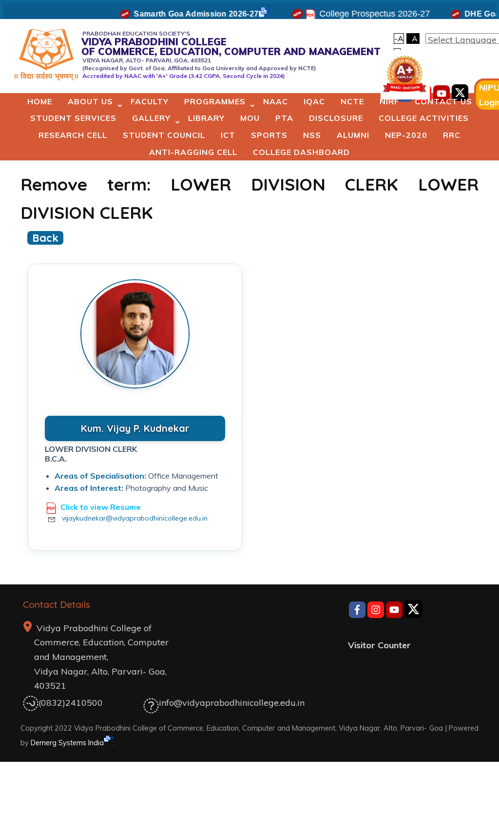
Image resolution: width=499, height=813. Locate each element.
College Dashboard (301, 152)
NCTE (352, 101)
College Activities (424, 118)
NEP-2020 (406, 135)
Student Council (164, 135)
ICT (228, 135)
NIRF (389, 101)
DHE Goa (474, 14)
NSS (312, 135)
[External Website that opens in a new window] (357, 611)
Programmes (215, 101)
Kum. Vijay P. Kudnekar (135, 428)
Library (206, 118)
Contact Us (443, 101)
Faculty (150, 101)
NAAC (275, 101)
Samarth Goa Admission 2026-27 (189, 14)
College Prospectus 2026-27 (367, 14)
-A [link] (398, 38)
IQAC (314, 101)
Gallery (151, 118)
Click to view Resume (100, 507)
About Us (90, 101)
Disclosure (336, 118)
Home (39, 101)
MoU (250, 118)
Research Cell (72, 135)
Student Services (73, 118)
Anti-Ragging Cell (193, 152)
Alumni (353, 135)
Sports (269, 135)
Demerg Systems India (67, 742)
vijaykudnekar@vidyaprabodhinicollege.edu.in (135, 518)
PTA (284, 118)
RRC (452, 135)
